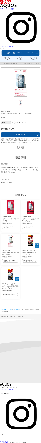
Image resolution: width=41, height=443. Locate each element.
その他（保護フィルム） (30, 261)
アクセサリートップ (7, 58)
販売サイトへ (20, 134)
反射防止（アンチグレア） (9, 261)
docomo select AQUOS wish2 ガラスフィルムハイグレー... (10, 219)
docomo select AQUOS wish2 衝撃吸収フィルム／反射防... (10, 252)
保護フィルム (6, 123)
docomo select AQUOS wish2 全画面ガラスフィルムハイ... (30, 219)
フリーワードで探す (33, 58)
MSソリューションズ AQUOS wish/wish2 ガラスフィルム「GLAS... (30, 252)
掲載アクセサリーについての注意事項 (12, 316)
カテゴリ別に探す (20, 58)
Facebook (18, 147)
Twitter (23, 147)
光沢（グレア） (19, 123)
